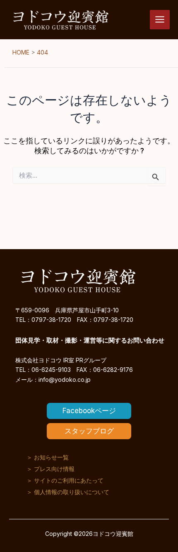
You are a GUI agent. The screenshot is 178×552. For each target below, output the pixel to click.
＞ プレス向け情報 (50, 468)
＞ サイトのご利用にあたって (64, 480)
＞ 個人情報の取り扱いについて (67, 491)
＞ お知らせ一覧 (47, 457)
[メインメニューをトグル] (160, 20)
